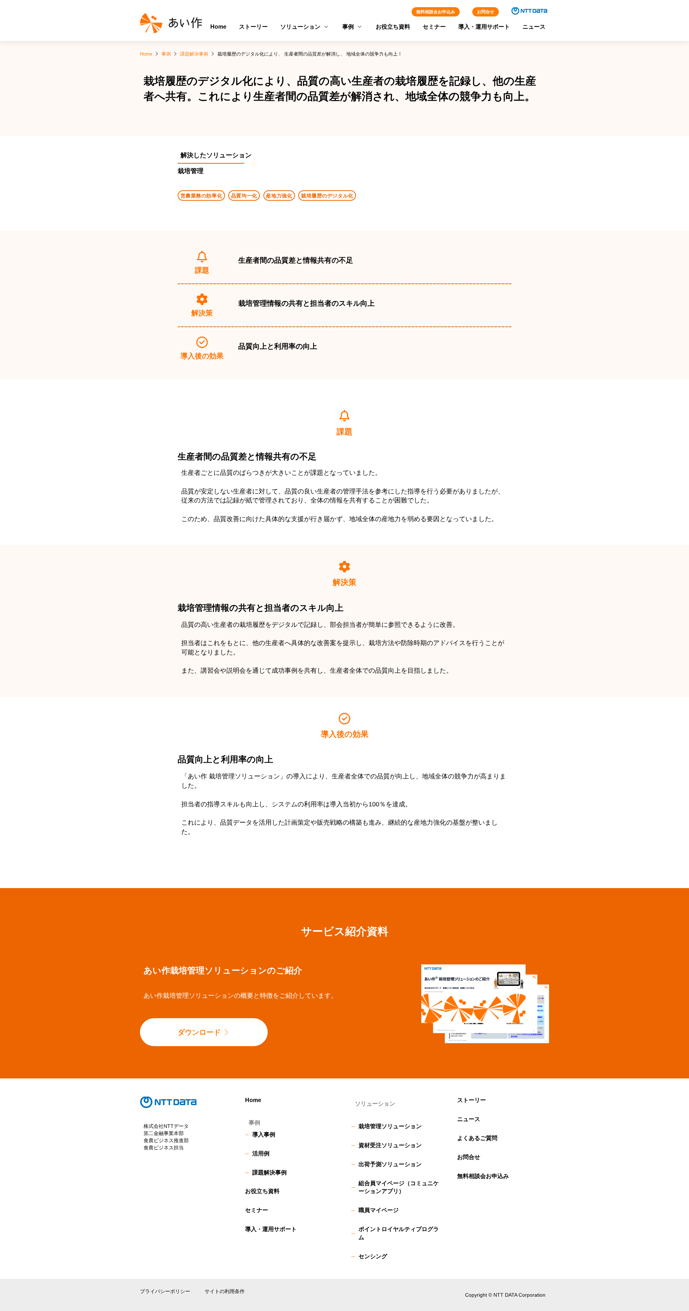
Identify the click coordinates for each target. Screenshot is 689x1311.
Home (146, 54)
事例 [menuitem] (348, 27)
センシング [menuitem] (372, 1256)
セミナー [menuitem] (434, 27)
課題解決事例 (194, 54)
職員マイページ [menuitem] (378, 1210)
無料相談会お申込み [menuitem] (483, 1176)
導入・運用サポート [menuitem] (484, 27)
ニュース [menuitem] (533, 27)
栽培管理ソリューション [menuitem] (390, 1126)
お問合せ (485, 11)
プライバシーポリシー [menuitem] (165, 1291)
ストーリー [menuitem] (253, 27)
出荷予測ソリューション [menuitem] (390, 1164)
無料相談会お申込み (435, 11)
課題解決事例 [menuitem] (269, 1172)
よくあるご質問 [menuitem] (477, 1138)
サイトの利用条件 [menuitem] (225, 1291)
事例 (166, 54)
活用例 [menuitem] (260, 1153)
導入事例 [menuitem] (263, 1134)
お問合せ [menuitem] (468, 1157)
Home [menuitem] (218, 27)
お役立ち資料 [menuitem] (393, 27)
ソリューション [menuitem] (300, 27)
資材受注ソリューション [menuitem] (390, 1145)
